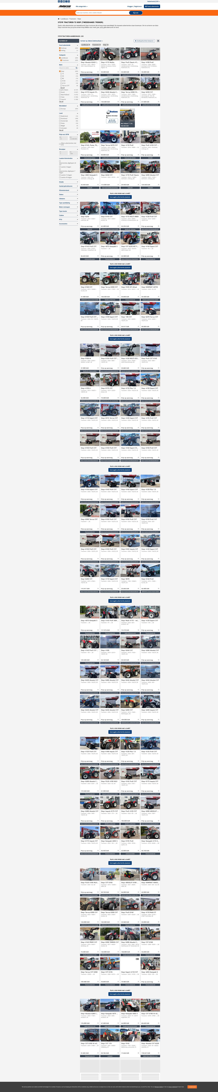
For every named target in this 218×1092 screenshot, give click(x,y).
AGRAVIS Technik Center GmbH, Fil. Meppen (92, 401)
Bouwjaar (62, 149)
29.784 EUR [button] (105, 1053)
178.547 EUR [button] (145, 1053)
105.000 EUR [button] (125, 821)
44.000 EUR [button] (125, 1023)
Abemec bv (110, 75)
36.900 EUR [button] (85, 398)
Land (61, 113)
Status (61, 194)
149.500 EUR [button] (105, 102)
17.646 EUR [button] (125, 1053)
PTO (60, 219)
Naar (70, 151)
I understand (192, 1087)
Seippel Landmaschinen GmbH (150, 299)
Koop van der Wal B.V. (89, 158)
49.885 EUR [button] (125, 368)
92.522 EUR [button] (125, 660)
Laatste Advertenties (65, 158)
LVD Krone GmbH (130, 853)
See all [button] (62, 88)
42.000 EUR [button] (145, 892)
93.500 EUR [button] (125, 72)
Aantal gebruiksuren (65, 186)
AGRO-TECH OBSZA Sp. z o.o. (150, 1056)
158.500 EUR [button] (105, 297)
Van (60, 151)
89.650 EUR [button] (145, 1023)
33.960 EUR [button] (125, 922)
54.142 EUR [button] (105, 660)
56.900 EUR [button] (145, 589)
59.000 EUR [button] (145, 922)
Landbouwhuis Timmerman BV (130, 75)
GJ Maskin (110, 1056)
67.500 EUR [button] (145, 102)
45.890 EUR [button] (145, 952)
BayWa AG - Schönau (130, 229)
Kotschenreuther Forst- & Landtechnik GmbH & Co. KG (155, 925)
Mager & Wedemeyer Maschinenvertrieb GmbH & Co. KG (135, 259)
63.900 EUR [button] (105, 226)
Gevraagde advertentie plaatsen (120, 197)
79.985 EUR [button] (125, 982)
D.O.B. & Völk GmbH (90, 259)
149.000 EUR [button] (85, 922)
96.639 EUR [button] (85, 256)
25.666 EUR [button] (125, 589)
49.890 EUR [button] (125, 297)
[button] (68, 41)
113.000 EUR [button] (105, 185)
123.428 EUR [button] (85, 660)
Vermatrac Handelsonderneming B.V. (90, 75)
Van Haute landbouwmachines (110, 187)
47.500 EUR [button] (105, 1023)
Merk (60, 65)
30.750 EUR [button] (105, 892)
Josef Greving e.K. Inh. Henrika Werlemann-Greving (113, 401)
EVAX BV (150, 158)
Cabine (61, 215)
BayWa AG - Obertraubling (89, 371)
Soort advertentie (64, 45)
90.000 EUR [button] (105, 155)
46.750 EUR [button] (145, 851)
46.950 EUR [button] (105, 851)
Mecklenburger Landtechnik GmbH (130, 722)
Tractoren (73, 19)
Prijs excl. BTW (64, 134)
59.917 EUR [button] (125, 326)
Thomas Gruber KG (110, 259)
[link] (90, 54)
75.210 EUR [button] (125, 630)
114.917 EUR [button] (85, 589)
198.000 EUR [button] (125, 952)
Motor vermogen (64, 207)
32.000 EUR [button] (125, 851)
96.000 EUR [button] (125, 892)
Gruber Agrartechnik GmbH (130, 955)
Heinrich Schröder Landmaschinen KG (130, 371)
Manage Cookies (159, 1086)
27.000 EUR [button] (85, 368)
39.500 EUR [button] (105, 72)
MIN (60, 137)
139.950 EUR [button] (145, 185)
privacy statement (173, 1086)
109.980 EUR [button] (85, 982)
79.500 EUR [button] (105, 398)
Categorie (62, 55)
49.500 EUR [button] (145, 297)
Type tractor (63, 211)
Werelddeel (62, 106)
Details (61, 182)
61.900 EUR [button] (105, 791)
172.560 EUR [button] (85, 791)
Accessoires (63, 223)
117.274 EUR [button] (105, 630)
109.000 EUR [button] (125, 720)
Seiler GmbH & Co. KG (130, 633)
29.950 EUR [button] (125, 185)
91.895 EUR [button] (85, 1053)
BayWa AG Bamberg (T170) (89, 955)
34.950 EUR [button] (85, 185)
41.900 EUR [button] (85, 297)
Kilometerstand (64, 190)
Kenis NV (90, 229)
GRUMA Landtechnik (110, 299)
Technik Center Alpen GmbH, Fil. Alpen (110, 895)
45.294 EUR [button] (125, 226)
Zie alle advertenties (112, 121)
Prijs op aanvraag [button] (86, 72)
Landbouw (64, 19)
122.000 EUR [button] (105, 952)
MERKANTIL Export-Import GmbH (110, 229)
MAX (71, 137)
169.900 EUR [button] (105, 922)
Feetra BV (89, 187)
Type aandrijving (64, 203)
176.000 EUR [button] (85, 1023)
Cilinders (62, 198)
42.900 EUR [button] (125, 256)
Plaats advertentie (153, 6)
